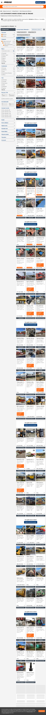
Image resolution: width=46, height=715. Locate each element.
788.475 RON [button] (30, 638)
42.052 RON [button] (29, 513)
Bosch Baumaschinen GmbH (32, 98)
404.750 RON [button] (39, 468)
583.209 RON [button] (20, 75)
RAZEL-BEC (21, 702)
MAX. (9, 94)
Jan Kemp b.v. (30, 168)
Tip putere (3, 137)
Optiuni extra (4, 125)
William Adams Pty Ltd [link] (41, 566)
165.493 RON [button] (39, 680)
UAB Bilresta (40, 639)
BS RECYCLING (20, 55)
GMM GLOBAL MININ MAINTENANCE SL (34, 470)
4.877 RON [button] (29, 368)
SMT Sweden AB (40, 470)
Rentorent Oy (20, 347)
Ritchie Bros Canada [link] (30, 246)
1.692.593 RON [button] (30, 416)
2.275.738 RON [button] (20, 416)
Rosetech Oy (40, 293)
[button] (8, 29)
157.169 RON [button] (39, 75)
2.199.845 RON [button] (30, 53)
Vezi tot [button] (3, 63)
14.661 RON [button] (39, 368)
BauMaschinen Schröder (31, 118)
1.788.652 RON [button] (30, 215)
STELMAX (40, 370)
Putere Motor (4, 131)
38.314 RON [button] (39, 267)
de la (2, 103)
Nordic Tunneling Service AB (31, 566)
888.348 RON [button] (20, 564)
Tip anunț (3, 32)
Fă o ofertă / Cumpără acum (39, 265)
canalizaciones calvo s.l (41, 217)
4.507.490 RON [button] (29, 194)
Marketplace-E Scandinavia (31, 639)
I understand (41, 711)
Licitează (38, 194)
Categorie (3, 39)
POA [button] (28, 96)
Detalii (2, 119)
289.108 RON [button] (39, 605)
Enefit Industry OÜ (21, 515)
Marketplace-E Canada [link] (31, 293)
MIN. (2, 94)
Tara (2, 77)
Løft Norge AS (20, 293)
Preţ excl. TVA (4, 92)
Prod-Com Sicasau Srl (30, 55)
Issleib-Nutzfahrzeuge (40, 77)
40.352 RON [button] (29, 605)
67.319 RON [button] (19, 316)
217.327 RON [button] (20, 291)
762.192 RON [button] (20, 53)
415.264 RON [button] (20, 542)
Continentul (4, 66)
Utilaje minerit (15, 11)
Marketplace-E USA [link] (40, 269)
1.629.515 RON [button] (40, 53)
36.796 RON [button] (39, 513)
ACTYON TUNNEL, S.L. (31, 418)
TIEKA (21, 566)
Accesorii (3, 140)
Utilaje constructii (7, 11)
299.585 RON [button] (39, 316)
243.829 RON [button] (20, 492)
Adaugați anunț (41, 2)
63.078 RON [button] (39, 416)
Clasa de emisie (5, 134)
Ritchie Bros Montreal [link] (40, 196)
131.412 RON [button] (39, 345)
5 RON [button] (28, 468)
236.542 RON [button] (20, 345)
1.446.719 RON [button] (30, 291)
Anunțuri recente (5, 108)
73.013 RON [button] (19, 96)
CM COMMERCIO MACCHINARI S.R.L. (23, 394)
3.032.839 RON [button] (20, 584)
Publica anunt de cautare (30, 125)
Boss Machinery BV (20, 168)
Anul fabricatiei (4, 101)
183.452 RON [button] (30, 75)
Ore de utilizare (4, 122)
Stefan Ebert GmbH (20, 98)
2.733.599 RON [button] (40, 564)
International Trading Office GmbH (33, 77)
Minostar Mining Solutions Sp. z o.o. (23, 246)
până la (10, 103)
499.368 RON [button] (20, 368)
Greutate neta (4, 128)
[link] (21, 41)
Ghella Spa (21, 639)
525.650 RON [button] (30, 564)
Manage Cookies (30, 711)
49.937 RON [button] (39, 638)
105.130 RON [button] (39, 145)
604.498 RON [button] (39, 215)
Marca (2, 48)
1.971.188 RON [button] (30, 542)
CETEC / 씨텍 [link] (31, 217)
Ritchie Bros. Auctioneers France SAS (33, 269)
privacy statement (6, 712)
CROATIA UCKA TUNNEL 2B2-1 (32, 660)
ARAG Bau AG (21, 318)
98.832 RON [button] (29, 316)
